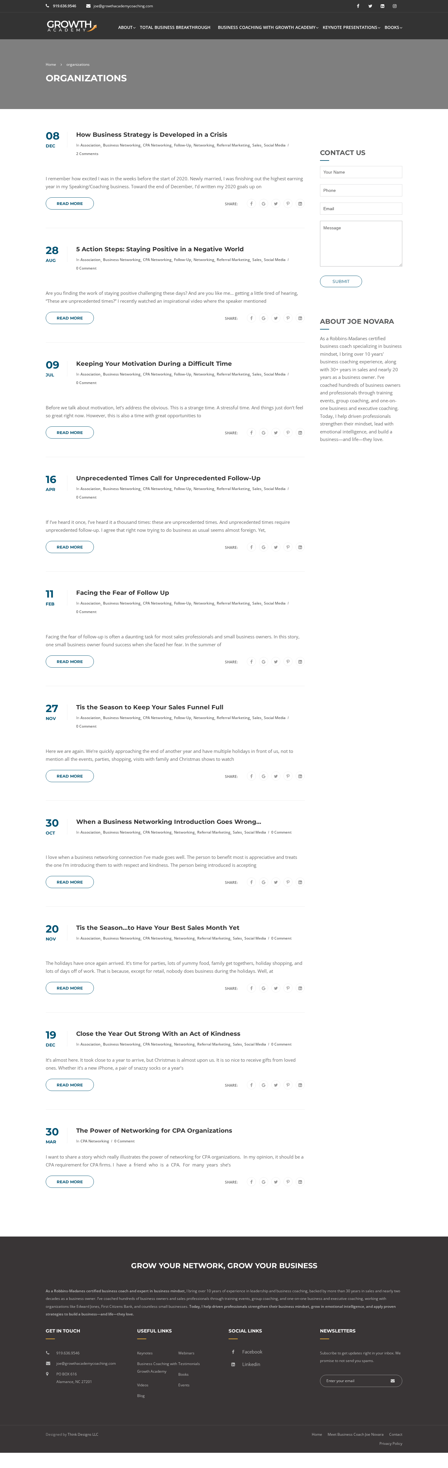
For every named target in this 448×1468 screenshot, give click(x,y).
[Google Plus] (263, 203)
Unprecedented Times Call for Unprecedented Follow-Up (168, 478)
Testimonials (189, 1363)
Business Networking (121, 145)
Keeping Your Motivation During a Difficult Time (154, 363)
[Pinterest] (288, 203)
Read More (70, 203)
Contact (395, 1434)
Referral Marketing (233, 145)
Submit (341, 281)
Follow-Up (182, 145)
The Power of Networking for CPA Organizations (154, 1130)
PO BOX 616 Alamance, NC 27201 (74, 1378)
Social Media (275, 145)
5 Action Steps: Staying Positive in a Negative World (160, 249)
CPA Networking (157, 145)
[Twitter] (276, 203)
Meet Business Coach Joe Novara (356, 1434)
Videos (142, 1385)
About (125, 27)
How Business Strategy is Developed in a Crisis (151, 134)
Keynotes (145, 1353)
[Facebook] (251, 203)
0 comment (86, 268)
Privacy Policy (390, 1443)
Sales (256, 145)
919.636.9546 (64, 6)
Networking (204, 145)
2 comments (87, 153)
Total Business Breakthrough (175, 27)
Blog (141, 1395)
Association (90, 145)
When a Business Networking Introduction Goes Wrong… (168, 821)
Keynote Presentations (350, 27)
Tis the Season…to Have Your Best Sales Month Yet (158, 927)
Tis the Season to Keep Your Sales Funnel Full (149, 707)
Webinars (186, 1353)
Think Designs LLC (83, 1434)
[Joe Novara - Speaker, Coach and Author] (72, 29)
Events (184, 1385)
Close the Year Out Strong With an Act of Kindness (158, 1033)
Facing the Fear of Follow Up (122, 592)
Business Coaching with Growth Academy (266, 27)
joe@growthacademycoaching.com (123, 6)
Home (317, 1434)
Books (392, 27)
